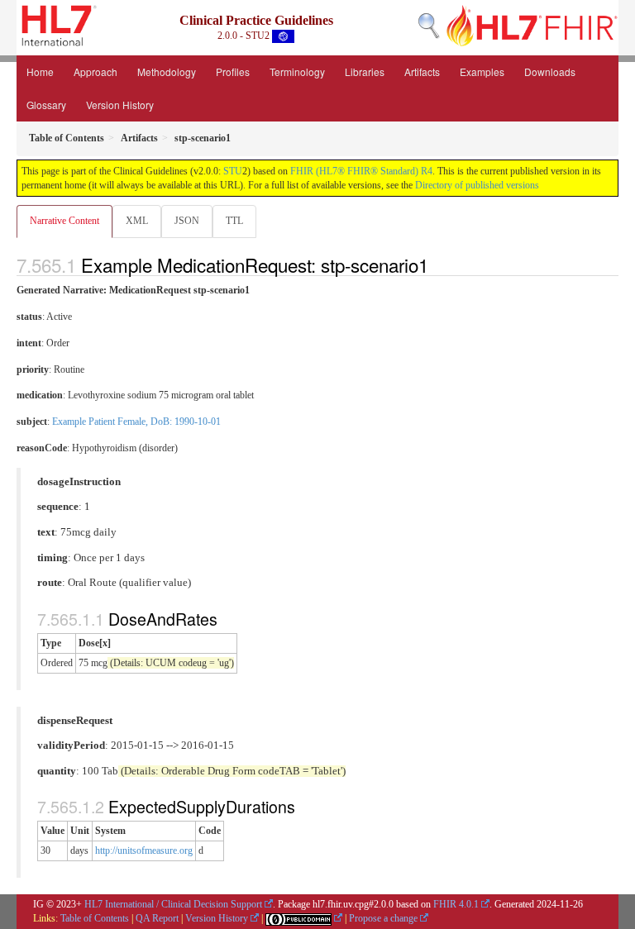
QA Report (157, 918)
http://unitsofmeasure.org (144, 850)
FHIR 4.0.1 (456, 904)
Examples (482, 71)
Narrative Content (64, 220)
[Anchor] (437, 264)
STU (232, 171)
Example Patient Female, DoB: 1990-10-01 (136, 421)
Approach (95, 71)
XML (137, 220)
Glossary (46, 105)
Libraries (364, 71)
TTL (234, 220)
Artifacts (422, 71)
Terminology (297, 71)
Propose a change (383, 918)
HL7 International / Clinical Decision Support (173, 904)
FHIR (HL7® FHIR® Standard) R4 (361, 171)
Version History (120, 105)
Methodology (166, 71)
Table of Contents (94, 918)
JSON (186, 220)
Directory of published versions (477, 185)
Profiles (233, 71)
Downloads (549, 71)
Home (40, 71)
